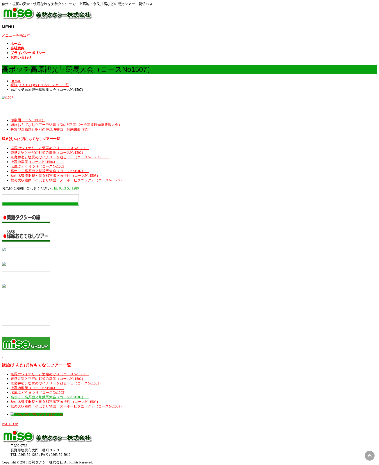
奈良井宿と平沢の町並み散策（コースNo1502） (51, 152)
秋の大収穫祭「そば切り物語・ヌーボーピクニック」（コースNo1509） (67, 180)
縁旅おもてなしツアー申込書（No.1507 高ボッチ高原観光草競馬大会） (66, 125)
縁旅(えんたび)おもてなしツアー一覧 (31, 139)
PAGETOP (10, 424)
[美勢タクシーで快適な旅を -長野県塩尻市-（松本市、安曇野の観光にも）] (47, 18)
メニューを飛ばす (16, 35)
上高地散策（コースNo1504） (37, 162)
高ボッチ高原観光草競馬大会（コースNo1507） (50, 171)
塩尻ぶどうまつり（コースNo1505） (39, 166)
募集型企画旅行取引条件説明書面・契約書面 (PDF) (50, 129)
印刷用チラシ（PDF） (28, 120)
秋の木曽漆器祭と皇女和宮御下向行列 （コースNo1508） (57, 175)
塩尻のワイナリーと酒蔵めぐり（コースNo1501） (50, 148)
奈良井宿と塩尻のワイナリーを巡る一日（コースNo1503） (60, 157)
